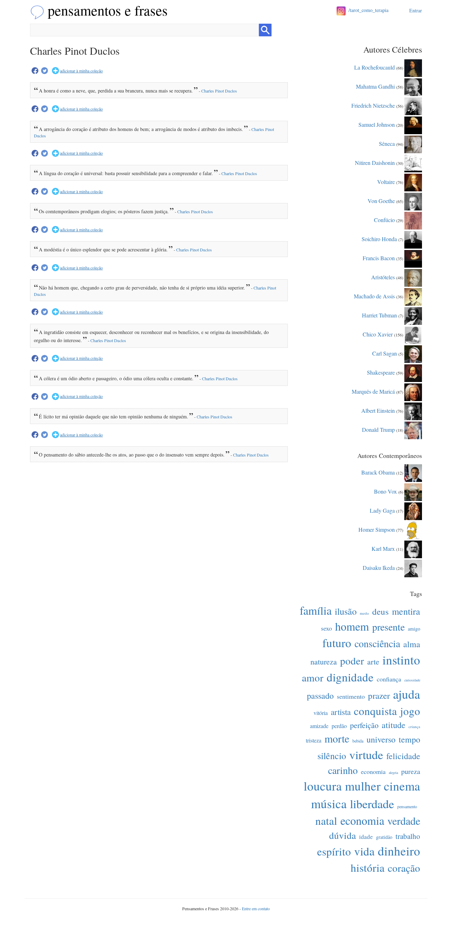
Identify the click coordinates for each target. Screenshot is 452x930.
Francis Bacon (379, 257)
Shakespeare (381, 372)
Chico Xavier (378, 334)
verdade (403, 820)
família (316, 610)
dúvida (342, 835)
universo (381, 739)
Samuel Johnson (376, 124)
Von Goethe (381, 200)
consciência (377, 643)
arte (373, 661)
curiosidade (412, 680)
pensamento (407, 806)
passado (320, 695)
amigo (414, 628)
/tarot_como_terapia (368, 10)
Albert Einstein (378, 410)
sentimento (351, 696)
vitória (321, 712)
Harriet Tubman (379, 314)
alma (411, 644)
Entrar (415, 10)
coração (404, 868)
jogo (410, 710)
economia (373, 771)
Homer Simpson (376, 529)
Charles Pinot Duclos (219, 91)
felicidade (403, 756)
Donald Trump (378, 429)
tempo (409, 739)
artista (341, 712)
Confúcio (384, 219)
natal (326, 820)
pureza (410, 771)
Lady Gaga (382, 510)
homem (352, 626)
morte (337, 738)
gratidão (384, 837)
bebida (357, 741)
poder (352, 660)
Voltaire (386, 181)
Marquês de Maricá (373, 391)
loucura (323, 785)
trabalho (408, 836)
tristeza (313, 740)
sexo (326, 628)
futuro (336, 642)
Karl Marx (383, 548)
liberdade (372, 803)
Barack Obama (378, 472)
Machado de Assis (374, 295)
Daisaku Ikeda (379, 567)
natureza (323, 661)
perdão (339, 725)
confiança (389, 679)
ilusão (346, 611)
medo (364, 613)
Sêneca (387, 143)
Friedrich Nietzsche (373, 105)
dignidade (350, 677)
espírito (334, 851)
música (329, 803)
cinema (402, 785)
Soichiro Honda (379, 238)
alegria (393, 772)
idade (366, 837)
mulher (363, 785)
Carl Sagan (384, 353)
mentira (406, 611)
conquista (375, 710)
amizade (319, 725)
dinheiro (399, 850)
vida (364, 851)
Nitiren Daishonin (375, 162)
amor (312, 677)
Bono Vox (385, 491)
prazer (379, 695)
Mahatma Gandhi (375, 86)
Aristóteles (383, 276)
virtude (366, 754)
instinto (401, 659)
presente (388, 626)
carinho (343, 770)
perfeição (364, 725)
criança (414, 726)
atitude (393, 725)
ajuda (406, 694)
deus (380, 611)
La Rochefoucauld (374, 67)
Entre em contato (256, 908)
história (368, 867)
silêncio (331, 756)
